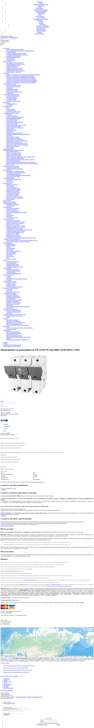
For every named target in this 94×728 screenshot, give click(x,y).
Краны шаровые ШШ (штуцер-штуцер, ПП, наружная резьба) (21, 163)
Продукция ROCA (11, 298)
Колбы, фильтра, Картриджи (13, 111)
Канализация (7, 330)
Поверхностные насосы (12, 264)
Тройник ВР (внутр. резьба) (13, 188)
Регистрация (41, 33)
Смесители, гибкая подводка (11, 288)
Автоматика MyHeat (11, 98)
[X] (7, 420)
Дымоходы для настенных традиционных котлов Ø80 (19, 76)
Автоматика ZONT (11, 99)
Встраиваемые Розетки (12, 119)
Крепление (9, 135)
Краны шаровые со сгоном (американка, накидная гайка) (20, 162)
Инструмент (7, 326)
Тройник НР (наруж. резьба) (13, 190)
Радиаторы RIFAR (11, 52)
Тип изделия (9, 249)
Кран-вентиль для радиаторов (13, 155)
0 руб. (2, 44)
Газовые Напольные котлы (13, 65)
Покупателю (39, 20)
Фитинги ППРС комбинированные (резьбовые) (18, 175)
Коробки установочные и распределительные (17, 134)
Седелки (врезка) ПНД (12, 217)
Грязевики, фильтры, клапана (13, 85)
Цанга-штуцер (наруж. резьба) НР (14, 198)
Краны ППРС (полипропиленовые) (15, 171)
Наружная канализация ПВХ (13, 333)
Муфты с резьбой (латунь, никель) (15, 223)
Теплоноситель (10, 58)
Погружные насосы (11, 262)
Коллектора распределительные (14, 91)
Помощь (41, 21)
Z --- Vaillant (9, 105)
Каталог (40, 7)
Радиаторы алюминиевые (12, 57)
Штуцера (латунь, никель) (13, 235)
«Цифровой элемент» (21, 697)
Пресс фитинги (10, 186)
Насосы (5, 260)
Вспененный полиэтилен (12, 269)
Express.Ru (58, 584)
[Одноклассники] (3, 420)
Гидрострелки (9, 93)
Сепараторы (9, 88)
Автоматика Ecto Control (12, 95)
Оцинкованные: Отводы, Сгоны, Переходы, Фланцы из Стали (22, 240)
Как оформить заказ (14, 37)
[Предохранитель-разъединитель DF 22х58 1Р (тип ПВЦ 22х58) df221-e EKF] (13, 375)
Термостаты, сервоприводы (13, 101)
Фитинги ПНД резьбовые (12, 208)
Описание (6, 424)
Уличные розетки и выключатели (14, 139)
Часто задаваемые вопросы (41, 9)
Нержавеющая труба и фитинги (11, 166)
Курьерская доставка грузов (52, 585)
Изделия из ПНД (8, 207)
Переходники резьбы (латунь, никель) (15, 225)
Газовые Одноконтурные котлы (14, 68)
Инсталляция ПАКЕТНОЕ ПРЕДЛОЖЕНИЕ (17, 306)
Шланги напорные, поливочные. (14, 316)
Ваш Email (6, 710)
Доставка (41, 23)
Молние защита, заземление (13, 251)
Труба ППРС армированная (13, 174)
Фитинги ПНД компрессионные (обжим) (16, 212)
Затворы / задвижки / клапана (13, 152)
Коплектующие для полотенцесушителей (16, 278)
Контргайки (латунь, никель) (13, 236)
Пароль (42, 721)
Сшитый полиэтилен (9, 178)
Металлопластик (8, 183)
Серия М (8, 277)
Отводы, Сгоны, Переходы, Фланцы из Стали (17, 241)
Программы (41, 13)
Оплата (5, 430)
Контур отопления (11, 259)
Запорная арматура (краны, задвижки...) (14, 150)
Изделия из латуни (8, 219)
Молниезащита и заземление (13, 138)
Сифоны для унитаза (11, 282)
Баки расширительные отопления (14, 49)
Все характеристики (6, 410)
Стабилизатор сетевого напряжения (15, 70)
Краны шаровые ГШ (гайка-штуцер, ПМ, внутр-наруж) (20, 159)
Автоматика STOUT (11, 97)
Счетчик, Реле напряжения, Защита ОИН (16, 143)
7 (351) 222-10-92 (5, 693)
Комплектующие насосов (12, 265)
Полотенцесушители (9, 274)
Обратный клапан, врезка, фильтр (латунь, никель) (19, 229)
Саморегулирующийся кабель (13, 273)
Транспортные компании (42, 27)
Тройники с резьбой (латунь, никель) (15, 227)
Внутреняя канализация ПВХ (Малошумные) (17, 339)
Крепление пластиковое (12, 319)
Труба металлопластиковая (13, 192)
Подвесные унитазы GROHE (13, 302)
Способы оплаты (41, 28)
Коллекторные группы (12, 90)
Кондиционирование (9, 148)
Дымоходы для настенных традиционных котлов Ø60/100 (20, 77)
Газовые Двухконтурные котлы (14, 69)
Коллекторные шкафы (12, 89)
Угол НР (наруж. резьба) (12, 195)
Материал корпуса (11, 245)
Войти (36, 33)
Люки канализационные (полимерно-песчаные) (18, 337)
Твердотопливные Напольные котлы (15, 64)
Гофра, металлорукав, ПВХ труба (14, 127)
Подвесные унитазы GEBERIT (14, 300)
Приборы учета (10, 205)
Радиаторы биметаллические (13, 56)
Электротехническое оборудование (12, 345)
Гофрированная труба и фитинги (14, 168)
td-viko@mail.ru (15, 600)
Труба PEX (9, 180)
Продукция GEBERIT (11, 294)
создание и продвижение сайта (35, 697)
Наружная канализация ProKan (14, 335)
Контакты (39, 32)
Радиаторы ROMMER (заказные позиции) (17, 54)
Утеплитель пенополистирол (13, 270)
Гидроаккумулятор (11, 110)
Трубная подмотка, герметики (14, 310)
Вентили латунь (10, 164)
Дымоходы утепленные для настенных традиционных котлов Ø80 (23, 74)
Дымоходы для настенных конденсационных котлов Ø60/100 (21, 81)
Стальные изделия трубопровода (12, 239)
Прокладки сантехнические (13, 312)
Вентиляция (7, 102)
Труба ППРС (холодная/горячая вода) (15, 172)
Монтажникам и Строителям (41, 19)
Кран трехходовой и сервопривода (15, 158)
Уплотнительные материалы (11, 309)
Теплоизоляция (7, 268)
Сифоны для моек (10, 284)
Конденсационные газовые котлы (14, 62)
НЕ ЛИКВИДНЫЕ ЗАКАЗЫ (30, 580)
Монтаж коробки (10, 248)
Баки (7, 107)
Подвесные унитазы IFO (12, 301)
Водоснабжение (8, 106)
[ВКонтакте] (1, 420)
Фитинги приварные (11, 209)
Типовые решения (41, 12)
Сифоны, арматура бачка (10, 281)
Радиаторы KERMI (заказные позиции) (16, 53)
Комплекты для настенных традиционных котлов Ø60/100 (21, 82)
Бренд (7, 257)
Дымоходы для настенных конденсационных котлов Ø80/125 (21, 80)
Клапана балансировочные (13, 160)
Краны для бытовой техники (13, 154)
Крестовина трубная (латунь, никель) (15, 221)
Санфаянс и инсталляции (10, 293)
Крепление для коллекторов (13, 321)
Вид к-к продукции (11, 252)
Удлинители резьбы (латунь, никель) (15, 231)
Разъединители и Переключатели (14, 122)
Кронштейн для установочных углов (15, 322)
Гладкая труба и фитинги (12, 167)
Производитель (10, 256)
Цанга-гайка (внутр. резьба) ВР (14, 196)
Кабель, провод (10, 129)
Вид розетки (9, 255)
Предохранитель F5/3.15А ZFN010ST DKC (17, 660)
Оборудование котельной (10, 84)
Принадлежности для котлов (13, 72)
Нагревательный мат (11, 121)
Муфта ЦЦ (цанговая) (11, 184)
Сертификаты (41, 5)
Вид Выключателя (11, 253)
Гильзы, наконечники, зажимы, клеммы (16, 125)
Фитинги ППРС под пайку (13, 176)
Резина (8, 317)
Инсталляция (9, 305)
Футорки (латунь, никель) (12, 233)
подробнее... (15, 676)
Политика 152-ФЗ (40, 31)
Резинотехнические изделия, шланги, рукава (15, 314)
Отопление (6, 48)
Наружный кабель (11, 272)
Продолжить (7, 703)
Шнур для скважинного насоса (14, 323)
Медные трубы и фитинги (10, 202)
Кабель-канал (9, 131)
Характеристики (7, 426)
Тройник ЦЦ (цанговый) (12, 191)
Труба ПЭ (8, 213)
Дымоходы (6, 73)
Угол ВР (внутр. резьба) (12, 194)
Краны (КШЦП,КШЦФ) (12, 151)
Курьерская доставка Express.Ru (65, 585)
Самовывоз (42, 24)
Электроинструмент (11, 130)
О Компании (39, 1)
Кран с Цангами (10, 199)
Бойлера (8, 247)
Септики (8, 338)
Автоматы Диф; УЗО (11, 115)
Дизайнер (8, 280)
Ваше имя (10, 708)
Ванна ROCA (9, 308)
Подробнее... (4, 489)
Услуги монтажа (39, 16)
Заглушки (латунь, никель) (13, 220)
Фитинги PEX (10, 182)
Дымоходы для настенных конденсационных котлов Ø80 (20, 78)
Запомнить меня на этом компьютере (47, 723)
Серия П (8, 276)
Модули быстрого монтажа (13, 86)
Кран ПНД (9, 216)
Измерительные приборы (10, 203)
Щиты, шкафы (10, 147)
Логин (41, 720)
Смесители (9, 289)
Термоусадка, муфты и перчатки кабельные (17, 145)
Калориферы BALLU (11, 103)
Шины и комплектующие (12, 146)
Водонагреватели (8, 243)
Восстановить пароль (42, 724)
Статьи (39, 15)
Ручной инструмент (11, 329)
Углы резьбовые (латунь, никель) (14, 228)
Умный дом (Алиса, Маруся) (13, 126)
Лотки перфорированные (12, 137)
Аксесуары (9, 290)
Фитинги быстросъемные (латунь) (15, 232)
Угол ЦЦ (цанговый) (11, 187)
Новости (41, 3)
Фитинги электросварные (12, 211)
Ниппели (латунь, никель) (13, 224)
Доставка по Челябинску (42, 25)
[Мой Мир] (5, 420)
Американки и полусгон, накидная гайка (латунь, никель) (21, 237)
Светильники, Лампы (11, 123)
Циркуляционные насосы (12, 261)
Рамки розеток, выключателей (14, 142)
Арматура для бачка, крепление (14, 286)
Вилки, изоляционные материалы (14, 117)
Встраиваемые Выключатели (13, 118)
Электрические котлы (11, 66)
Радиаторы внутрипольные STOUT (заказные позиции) (20, 50)
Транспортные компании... (7, 525)
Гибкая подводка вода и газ (13, 292)
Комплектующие (10, 60)
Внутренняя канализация (12, 331)
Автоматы (9, 114)
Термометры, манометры (12, 204)
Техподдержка (39, 8)
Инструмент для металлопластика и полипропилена (19, 327)
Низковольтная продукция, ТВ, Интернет (16, 141)
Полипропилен (7, 170)
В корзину (12, 703)
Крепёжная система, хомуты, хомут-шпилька (17, 325)
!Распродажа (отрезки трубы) (13, 179)
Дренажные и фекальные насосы (14, 266)
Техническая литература (41, 11)
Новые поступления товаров (41, 4)
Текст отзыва (7, 713)
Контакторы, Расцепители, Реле (14, 133)
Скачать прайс (4, 37)
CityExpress (53, 584)
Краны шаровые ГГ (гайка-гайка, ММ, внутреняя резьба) (20, 156)
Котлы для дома (7, 61)
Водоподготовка (10, 109)
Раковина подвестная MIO (13, 296)
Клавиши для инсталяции (12, 304)
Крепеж (5, 318)
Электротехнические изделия (11, 113)
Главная (5, 342)
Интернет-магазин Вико (7, 36)
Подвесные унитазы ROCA (13, 297)
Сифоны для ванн (10, 285)
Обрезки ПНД (10, 215)
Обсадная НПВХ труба (12, 334)
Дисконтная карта (40, 29)
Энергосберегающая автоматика (12, 94)
